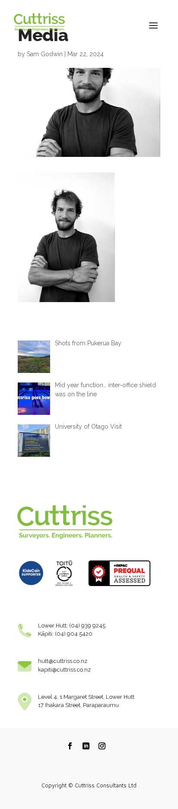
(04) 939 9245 (87, 625)
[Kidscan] (31, 589)
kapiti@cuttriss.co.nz (64, 669)
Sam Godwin (45, 54)
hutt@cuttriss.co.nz (62, 661)
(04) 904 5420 (73, 634)
